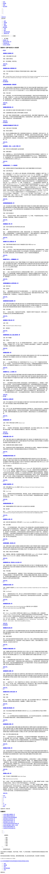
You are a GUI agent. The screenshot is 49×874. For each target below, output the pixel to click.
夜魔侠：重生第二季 (9, 543)
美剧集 (4, 3)
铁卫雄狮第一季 (9, 814)
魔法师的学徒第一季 (9, 455)
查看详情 (5, 63)
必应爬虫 (27, 861)
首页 (4, 1)
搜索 (14, 35)
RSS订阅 (2, 861)
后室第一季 (7, 352)
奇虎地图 (19, 861)
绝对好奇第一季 (9, 820)
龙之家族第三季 (8, 53)
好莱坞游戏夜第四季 (10, 817)
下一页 (4, 804)
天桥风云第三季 (9, 828)
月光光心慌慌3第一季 (9, 241)
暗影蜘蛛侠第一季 (8, 203)
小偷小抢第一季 (9, 822)
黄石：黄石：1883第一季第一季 (11, 146)
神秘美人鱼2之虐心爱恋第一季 (11, 334)
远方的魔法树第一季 (9, 648)
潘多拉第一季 (7, 603)
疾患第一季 (7, 419)
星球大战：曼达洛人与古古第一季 (12, 562)
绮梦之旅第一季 (8, 671)
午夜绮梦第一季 (8, 484)
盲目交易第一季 (8, 584)
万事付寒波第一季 (8, 708)
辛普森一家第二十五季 (10, 825)
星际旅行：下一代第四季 (10, 165)
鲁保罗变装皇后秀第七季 (11, 823)
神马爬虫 (10, 861)
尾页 (4, 806)
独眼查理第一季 (8, 503)
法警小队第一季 (8, 436)
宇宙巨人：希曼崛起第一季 (10, 259)
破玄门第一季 (7, 223)
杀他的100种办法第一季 (10, 691)
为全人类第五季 (8, 399)
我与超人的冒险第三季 (9, 68)
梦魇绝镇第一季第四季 (9, 84)
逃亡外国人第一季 (8, 320)
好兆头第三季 (7, 627)
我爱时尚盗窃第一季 (9, 300)
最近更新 (5, 6)
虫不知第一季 (7, 748)
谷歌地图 (23, 861)
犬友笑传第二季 (9, 819)
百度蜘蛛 (6, 861)
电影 (4, 5)
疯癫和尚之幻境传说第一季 (10, 283)
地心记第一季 (7, 519)
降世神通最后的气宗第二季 (10, 125)
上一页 (4, 797)
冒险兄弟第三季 (9, 815)
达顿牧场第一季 (8, 107)
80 (3, 803)
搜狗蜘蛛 (15, 861)
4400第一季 (7, 773)
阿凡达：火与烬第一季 (9, 371)
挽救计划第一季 (8, 724)
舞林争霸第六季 (9, 826)
